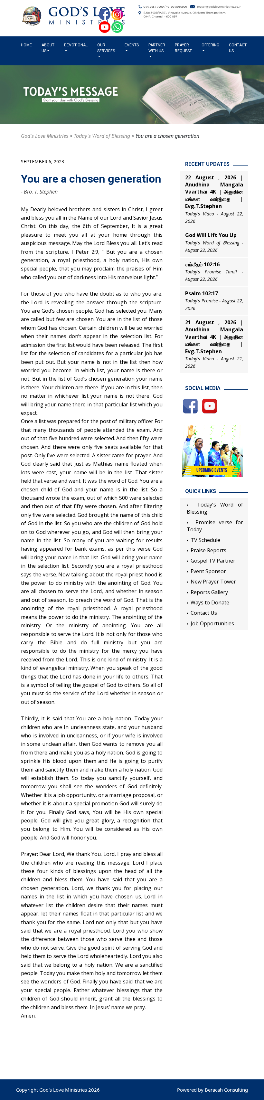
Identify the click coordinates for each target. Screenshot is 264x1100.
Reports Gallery (209, 592)
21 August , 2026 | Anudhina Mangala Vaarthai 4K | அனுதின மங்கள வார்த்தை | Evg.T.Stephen (214, 337)
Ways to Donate (210, 602)
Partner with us (156, 48)
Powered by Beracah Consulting (212, 1089)
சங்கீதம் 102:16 (202, 264)
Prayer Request (183, 48)
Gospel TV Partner (213, 560)
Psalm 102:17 (201, 293)
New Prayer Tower (213, 581)
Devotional (76, 45)
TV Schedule (205, 540)
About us (48, 48)
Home (27, 45)
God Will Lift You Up (211, 235)
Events (132, 45)
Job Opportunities (212, 623)
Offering (210, 45)
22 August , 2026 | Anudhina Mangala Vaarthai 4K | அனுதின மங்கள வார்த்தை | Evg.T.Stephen (214, 192)
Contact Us (238, 48)
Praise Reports (208, 550)
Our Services (106, 48)
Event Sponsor (208, 571)
